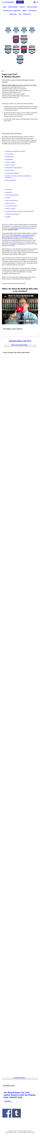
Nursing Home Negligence (12, 173)
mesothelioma (21, 243)
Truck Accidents (9, 154)
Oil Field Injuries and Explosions (13, 167)
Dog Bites (8, 217)
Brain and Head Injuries (11, 200)
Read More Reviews (19, 1078)
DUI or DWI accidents (16, 235)
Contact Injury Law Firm (20, 341)
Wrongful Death (9, 156)
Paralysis (7, 197)
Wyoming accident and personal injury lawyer (22, 228)
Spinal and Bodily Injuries (12, 195)
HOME (4, 7)
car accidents (12, 243)
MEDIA (25, 10)
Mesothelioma (9, 159)
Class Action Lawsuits (11, 206)
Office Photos (13, 14)
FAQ (20, 14)
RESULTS (22, 7)
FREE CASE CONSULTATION (19, 345)
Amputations (8, 192)
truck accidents (26, 235)
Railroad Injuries (9, 170)
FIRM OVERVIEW (13, 7)
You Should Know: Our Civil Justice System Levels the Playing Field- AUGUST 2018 (19, 1094)
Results (21, 114)
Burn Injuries (8, 189)
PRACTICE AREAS (32, 7)
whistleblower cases (26, 236)
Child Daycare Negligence (12, 214)
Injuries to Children (10, 208)
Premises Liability (10, 162)
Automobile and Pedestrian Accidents (15, 151)
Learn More (7, 1101)
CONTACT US (27, 14)
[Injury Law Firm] (20, 2)
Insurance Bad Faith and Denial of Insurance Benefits (19, 211)
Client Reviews (32, 10)
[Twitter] (37, 2)
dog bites (15, 236)
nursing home (9, 236)
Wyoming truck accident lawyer (12, 10)
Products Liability (9, 165)
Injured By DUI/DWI (10, 180)
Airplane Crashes (10, 203)
